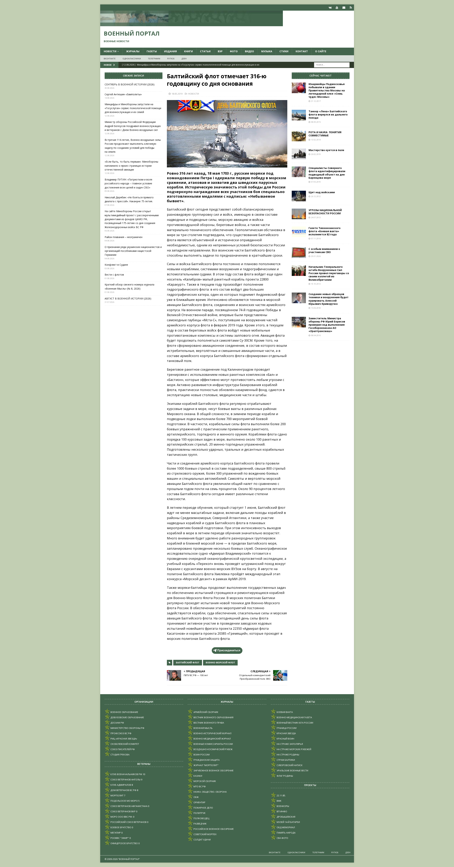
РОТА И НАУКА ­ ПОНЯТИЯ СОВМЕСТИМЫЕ (325, 134)
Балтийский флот (187, 662)
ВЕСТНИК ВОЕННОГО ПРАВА (208, 722)
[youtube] (337, 7)
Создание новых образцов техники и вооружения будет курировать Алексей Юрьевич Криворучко (328, 298)
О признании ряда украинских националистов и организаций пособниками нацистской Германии (133, 251)
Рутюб (171, 58)
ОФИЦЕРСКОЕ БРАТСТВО (124, 843)
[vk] (330, 7)
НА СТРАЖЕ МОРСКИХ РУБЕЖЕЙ (293, 749)
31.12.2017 (316, 101)
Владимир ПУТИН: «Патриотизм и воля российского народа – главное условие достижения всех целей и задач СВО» (128, 183)
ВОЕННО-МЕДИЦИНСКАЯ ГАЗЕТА (294, 717)
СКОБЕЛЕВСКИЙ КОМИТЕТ (124, 744)
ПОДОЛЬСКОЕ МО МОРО (124, 800)
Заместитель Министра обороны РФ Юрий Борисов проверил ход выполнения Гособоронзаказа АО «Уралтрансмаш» (327, 325)
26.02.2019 (316, 154)
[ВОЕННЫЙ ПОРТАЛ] (191, 24)
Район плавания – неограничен (123, 237)
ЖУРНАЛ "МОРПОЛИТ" (205, 765)
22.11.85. (281, 795)
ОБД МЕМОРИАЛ (285, 827)
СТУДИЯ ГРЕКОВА (119, 754)
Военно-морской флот (220, 662)
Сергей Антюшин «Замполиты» (123, 94)
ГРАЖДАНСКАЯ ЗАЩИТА (206, 759)
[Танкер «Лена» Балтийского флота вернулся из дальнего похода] (299, 115)
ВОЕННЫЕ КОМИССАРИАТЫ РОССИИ (213, 744)
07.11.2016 (316, 238)
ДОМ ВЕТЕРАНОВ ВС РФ (123, 790)
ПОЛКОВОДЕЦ (201, 818)
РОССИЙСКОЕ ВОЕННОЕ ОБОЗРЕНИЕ (213, 829)
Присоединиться (228, 650)
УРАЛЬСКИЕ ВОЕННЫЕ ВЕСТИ (292, 770)
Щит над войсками (322, 192)
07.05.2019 (316, 181)
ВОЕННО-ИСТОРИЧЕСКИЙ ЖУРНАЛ (212, 733)
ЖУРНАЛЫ (132, 51)
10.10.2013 (316, 283)
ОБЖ (196, 797)
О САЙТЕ (320, 51)
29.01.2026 (316, 256)
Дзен (184, 58)
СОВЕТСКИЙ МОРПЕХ (205, 834)
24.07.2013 (316, 217)
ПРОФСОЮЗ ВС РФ (120, 733)
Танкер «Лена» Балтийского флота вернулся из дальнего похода (328, 114)
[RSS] (351, 7)
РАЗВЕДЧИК (200, 823)
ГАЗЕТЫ (152, 51)
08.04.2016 (316, 335)
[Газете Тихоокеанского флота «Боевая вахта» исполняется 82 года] (299, 231)
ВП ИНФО (281, 811)
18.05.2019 (176, 93)
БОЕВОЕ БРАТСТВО (120, 827)
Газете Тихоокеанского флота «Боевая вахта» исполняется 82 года (324, 231)
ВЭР (220, 51)
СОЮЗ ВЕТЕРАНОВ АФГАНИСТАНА (128, 806)
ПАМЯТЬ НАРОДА (285, 832)
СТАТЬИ (205, 51)
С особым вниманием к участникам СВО (324, 250)
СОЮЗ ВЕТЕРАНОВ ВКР (122, 811)
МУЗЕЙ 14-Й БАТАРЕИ (288, 822)
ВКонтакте (110, 58)
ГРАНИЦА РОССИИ (286, 728)
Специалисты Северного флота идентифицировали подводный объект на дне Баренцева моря (327, 172)
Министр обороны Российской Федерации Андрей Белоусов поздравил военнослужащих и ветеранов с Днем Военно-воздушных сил (133, 126)
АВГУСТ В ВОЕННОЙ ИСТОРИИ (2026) (128, 298)
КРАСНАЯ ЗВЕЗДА (286, 733)
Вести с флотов (114, 274)
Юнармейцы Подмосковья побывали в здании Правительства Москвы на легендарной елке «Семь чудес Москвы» (327, 90)
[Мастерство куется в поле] (299, 154)
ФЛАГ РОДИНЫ (284, 775)
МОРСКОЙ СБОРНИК (204, 781)
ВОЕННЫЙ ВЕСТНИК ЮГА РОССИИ (294, 722)
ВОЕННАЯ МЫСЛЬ (203, 728)
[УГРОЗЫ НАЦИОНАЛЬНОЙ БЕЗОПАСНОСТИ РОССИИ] (299, 214)
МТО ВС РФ (199, 786)
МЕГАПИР (115, 832)
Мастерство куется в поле (326, 150)
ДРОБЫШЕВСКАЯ (285, 816)
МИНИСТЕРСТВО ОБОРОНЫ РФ (127, 728)
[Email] (344, 7)
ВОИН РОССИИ (201, 754)
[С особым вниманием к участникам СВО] (299, 252)
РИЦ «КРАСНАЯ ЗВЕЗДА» (123, 738)
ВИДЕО (249, 51)
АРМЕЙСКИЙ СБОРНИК (205, 712)
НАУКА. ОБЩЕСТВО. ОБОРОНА (210, 791)
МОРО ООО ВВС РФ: (121, 816)
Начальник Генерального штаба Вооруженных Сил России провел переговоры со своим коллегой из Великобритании (329, 273)
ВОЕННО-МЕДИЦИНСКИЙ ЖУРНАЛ (212, 738)
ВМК (278, 800)
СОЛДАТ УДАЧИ (202, 839)
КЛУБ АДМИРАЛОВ (120, 784)
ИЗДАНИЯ (170, 51)
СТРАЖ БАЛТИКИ (285, 759)
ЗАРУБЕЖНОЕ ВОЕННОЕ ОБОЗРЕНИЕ (213, 770)
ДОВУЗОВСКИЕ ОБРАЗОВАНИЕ (127, 717)
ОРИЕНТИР (199, 802)
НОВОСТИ (110, 51)
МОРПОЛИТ (116, 795)
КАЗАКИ (197, 775)
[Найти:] (332, 64)
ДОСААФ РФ (117, 722)
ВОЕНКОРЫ (282, 806)
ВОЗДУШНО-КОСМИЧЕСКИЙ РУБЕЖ (212, 749)
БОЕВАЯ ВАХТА (284, 712)
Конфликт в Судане (116, 264)
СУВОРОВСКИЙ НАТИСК (289, 765)
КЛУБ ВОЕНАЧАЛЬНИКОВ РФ (126, 774)
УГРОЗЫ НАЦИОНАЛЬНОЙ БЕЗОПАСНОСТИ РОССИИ (325, 211)
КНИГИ (188, 51)
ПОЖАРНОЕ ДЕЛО (203, 807)
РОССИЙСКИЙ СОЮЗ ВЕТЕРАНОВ (128, 822)
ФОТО (234, 51)
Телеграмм (154, 58)
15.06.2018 (316, 308)
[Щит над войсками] (299, 196)
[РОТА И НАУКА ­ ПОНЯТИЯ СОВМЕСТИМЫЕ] (299, 136)
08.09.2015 (316, 122)
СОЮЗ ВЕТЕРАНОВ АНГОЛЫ (125, 779)
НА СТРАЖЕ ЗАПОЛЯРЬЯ (289, 744)
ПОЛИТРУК (199, 813)
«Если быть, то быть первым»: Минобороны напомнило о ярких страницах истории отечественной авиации (131, 165)
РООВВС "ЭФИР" (119, 838)
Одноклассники (132, 58)
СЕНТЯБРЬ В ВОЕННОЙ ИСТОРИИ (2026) (129, 84)
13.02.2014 (316, 139)
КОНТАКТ (302, 51)
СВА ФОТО (282, 838)
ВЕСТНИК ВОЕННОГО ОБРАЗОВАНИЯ (213, 717)
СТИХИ (283, 51)
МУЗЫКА (266, 51)
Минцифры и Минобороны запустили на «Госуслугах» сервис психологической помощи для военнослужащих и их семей (133, 108)
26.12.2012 (316, 196)
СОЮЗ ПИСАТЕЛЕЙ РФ (122, 749)
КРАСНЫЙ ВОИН (285, 738)
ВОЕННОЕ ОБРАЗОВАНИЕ (124, 712)
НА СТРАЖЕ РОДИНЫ (287, 754)
